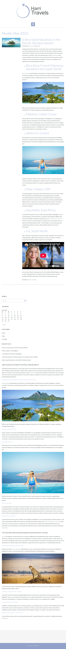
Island (29, 279)
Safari (3, 336)
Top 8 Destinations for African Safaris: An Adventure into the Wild (19, 357)
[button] (33, 24)
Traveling (33, 279)
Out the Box (35, 645)
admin (38, 46)
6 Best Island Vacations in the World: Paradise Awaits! (41, 41)
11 (11, 315)
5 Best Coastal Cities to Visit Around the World (14, 347)
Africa (3, 536)
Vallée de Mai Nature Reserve (54, 218)
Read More (5, 527)
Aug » (4, 324)
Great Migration (16, 549)
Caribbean (54, 55)
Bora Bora (25, 73)
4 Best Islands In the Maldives (10, 350)
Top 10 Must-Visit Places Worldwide (11, 354)
